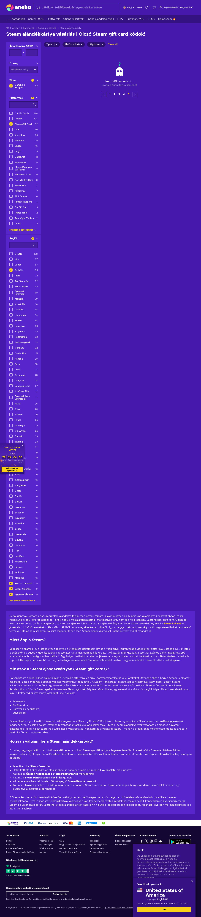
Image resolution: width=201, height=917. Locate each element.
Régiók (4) (95, 44)
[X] (146, 841)
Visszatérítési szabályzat (70, 852)
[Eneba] (18, 7)
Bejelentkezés (171, 8)
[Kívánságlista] (147, 7)
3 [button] (119, 94)
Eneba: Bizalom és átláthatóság (20, 852)
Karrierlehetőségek (15, 848)
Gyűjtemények (45, 845)
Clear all (113, 44)
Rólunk (9, 841)
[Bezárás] (192, 881)
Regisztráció (186, 8)
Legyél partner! (97, 848)
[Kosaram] (154, 7)
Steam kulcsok (172, 623)
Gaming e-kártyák (47, 28)
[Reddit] (160, 841)
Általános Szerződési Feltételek (120, 908)
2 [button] (114, 94)
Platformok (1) (72, 44)
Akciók (42, 852)
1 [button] (110, 94)
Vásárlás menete (46, 841)
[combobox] (76, 7)
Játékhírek (94, 841)
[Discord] (156, 841)
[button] (103, 94)
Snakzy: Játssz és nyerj (100, 852)
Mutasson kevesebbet (21, 230)
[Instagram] (151, 841)
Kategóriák (28, 28)
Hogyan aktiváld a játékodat (72, 845)
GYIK (61, 841)
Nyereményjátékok (98, 845)
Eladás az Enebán (123, 841)
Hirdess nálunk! (122, 845)
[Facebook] (141, 841)
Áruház (16, 28)
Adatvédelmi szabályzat (74, 899)
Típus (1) (50, 44)
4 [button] (124, 94)
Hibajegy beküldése (68, 848)
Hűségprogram (46, 848)
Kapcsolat (10, 845)
